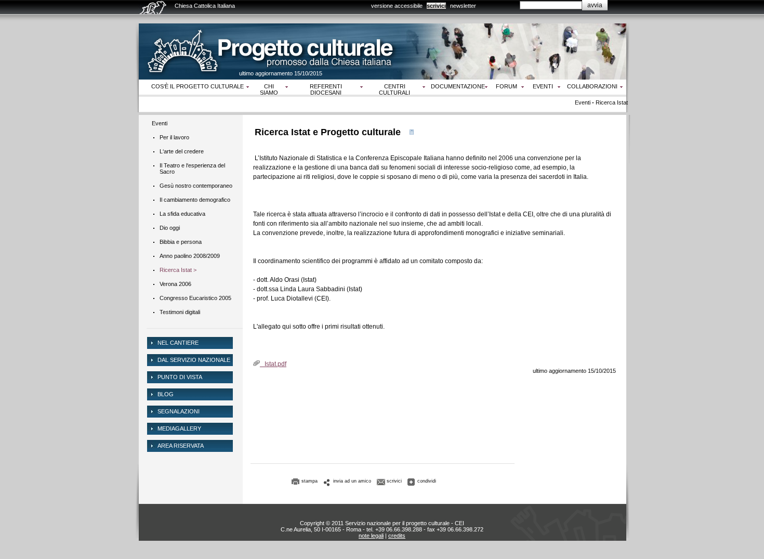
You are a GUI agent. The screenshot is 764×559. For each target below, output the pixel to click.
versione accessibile (397, 6)
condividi (426, 481)
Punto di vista (179, 377)
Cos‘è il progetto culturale (197, 86)
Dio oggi (170, 228)
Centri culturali (394, 89)
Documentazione (458, 86)
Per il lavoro (174, 137)
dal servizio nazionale (193, 360)
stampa (309, 481)
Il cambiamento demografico (195, 200)
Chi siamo (269, 89)
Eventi (543, 86)
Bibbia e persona (181, 242)
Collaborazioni (592, 86)
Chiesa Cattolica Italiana (205, 6)
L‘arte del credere (182, 151)
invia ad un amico (352, 481)
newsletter (463, 6)
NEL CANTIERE (178, 343)
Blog (165, 394)
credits (396, 535)
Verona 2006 (175, 284)
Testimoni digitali (180, 312)
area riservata (180, 446)
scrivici (436, 6)
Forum (506, 86)
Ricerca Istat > (178, 270)
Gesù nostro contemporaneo (196, 186)
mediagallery (179, 428)
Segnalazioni (178, 411)
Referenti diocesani (326, 89)
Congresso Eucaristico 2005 (195, 298)
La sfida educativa (182, 214)
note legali (371, 535)
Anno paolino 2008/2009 (190, 256)
